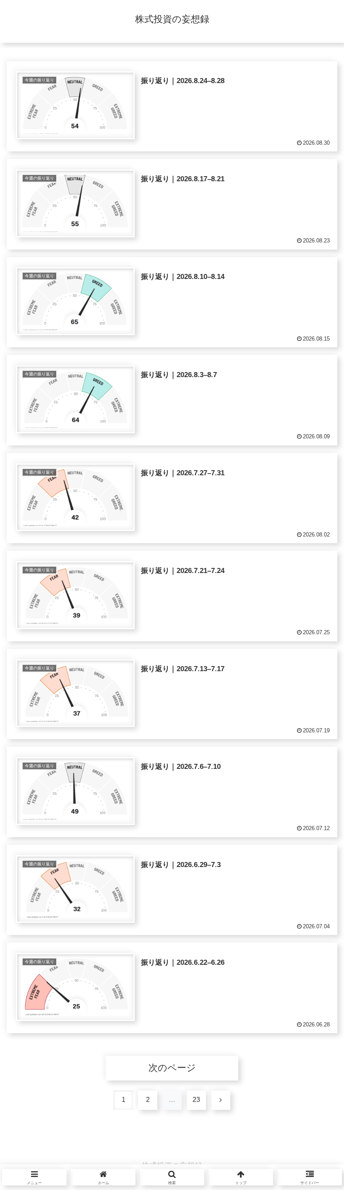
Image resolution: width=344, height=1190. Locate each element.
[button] (312, 1167)
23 (196, 1099)
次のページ (172, 1067)
